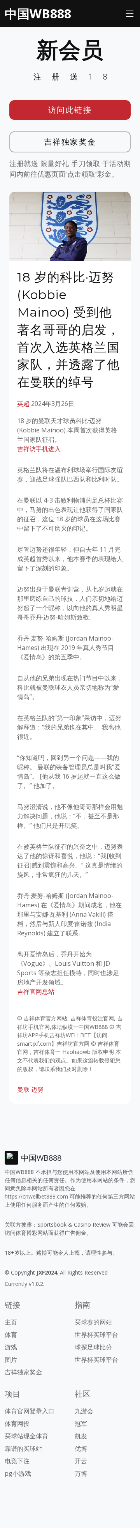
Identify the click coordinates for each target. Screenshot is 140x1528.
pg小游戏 (18, 1473)
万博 (81, 1473)
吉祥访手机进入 (39, 448)
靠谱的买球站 (23, 1448)
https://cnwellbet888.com (36, 1196)
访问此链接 (70, 109)
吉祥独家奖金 (70, 141)
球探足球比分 (93, 1347)
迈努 (37, 1089)
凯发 (81, 1436)
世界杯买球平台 (96, 1334)
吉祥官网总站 (35, 991)
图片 (11, 1359)
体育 (11, 1334)
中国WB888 (38, 13)
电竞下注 (17, 1461)
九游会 (84, 1411)
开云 (81, 1461)
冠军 (81, 1423)
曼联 (23, 1089)
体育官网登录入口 (29, 1411)
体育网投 (17, 1423)
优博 (81, 1448)
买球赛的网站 (93, 1322)
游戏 (11, 1347)
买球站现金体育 (26, 1436)
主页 (11, 1322)
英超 (23, 403)
